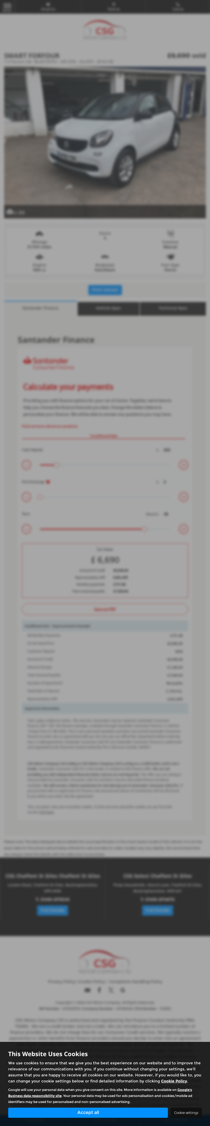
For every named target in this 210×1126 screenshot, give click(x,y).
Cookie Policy (174, 1081)
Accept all (88, 1112)
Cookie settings (186, 1113)
